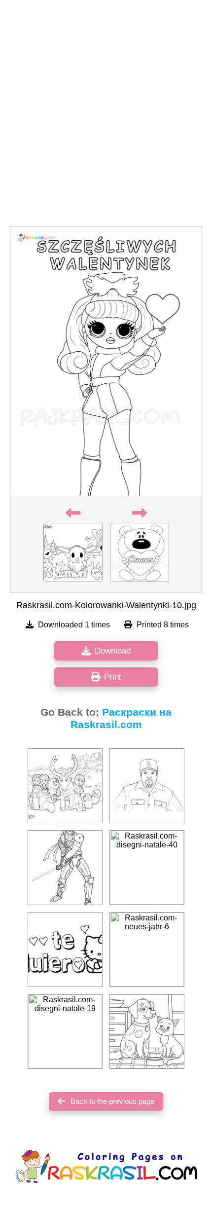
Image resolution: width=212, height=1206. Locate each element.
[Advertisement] (106, 116)
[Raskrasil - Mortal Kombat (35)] (65, 867)
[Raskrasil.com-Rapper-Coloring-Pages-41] (146, 785)
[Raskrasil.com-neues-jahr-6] (146, 949)
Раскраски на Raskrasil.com (121, 718)
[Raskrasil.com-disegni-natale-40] (146, 867)
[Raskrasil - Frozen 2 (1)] (65, 785)
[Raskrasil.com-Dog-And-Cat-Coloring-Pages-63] (146, 1031)
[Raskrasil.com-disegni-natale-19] (65, 1031)
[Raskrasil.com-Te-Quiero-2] (65, 949)
